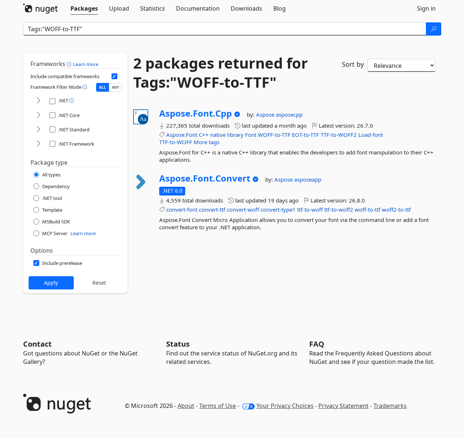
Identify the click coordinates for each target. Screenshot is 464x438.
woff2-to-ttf (396, 209)
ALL (102, 87)
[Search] (433, 29)
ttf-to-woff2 (338, 209)
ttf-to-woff (310, 209)
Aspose (266, 114)
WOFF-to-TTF (274, 134)
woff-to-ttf (367, 209)
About (186, 406)
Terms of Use (217, 406)
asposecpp (289, 114)
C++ (204, 134)
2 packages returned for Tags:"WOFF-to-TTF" (220, 73)
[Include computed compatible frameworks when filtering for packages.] (114, 76)
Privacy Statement (343, 406)
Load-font (370, 134)
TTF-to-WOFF (175, 142)
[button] (70, 64)
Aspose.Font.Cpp (195, 113)
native (218, 134)
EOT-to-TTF (305, 134)
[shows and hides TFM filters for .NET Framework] (38, 144)
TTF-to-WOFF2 (339, 134)
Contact (37, 344)
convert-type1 (278, 209)
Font (250, 134)
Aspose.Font (181, 134)
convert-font (181, 209)
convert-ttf (212, 209)
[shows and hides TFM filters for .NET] (38, 101)
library (235, 134)
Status (178, 344)
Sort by (353, 64)
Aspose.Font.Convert (204, 178)
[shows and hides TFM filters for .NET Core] (38, 115)
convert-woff (243, 209)
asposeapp (307, 179)
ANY (115, 87)
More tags (206, 142)
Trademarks (390, 406)
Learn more (85, 64)
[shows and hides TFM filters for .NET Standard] (38, 130)
